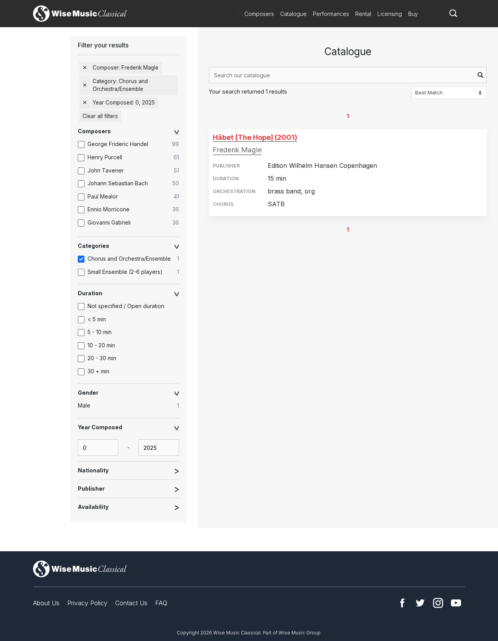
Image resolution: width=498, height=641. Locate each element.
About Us (46, 603)
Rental (363, 13)
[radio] (132, 406)
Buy (413, 13)
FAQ (161, 603)
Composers (259, 13)
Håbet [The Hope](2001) (255, 137)
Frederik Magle (237, 150)
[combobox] (348, 75)
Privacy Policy (87, 603)
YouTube (456, 603)
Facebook (402, 603)
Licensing (389, 13)
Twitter (420, 603)
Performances (331, 13)
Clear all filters (100, 116)
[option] (132, 144)
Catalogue (293, 13)
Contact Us (131, 603)
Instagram (438, 603)
